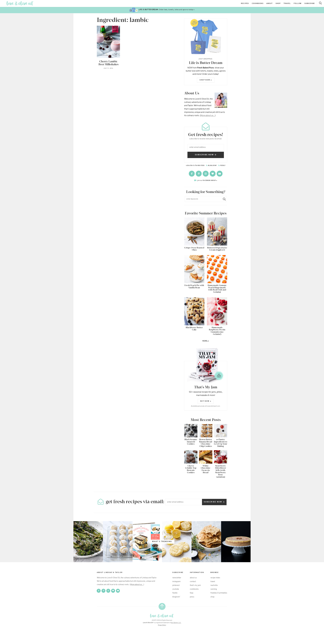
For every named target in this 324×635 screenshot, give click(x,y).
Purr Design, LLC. (176, 622)
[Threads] (213, 173)
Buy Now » (205, 401)
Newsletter (176, 578)
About (269, 3)
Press (192, 597)
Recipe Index (215, 578)
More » (196, 341)
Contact (193, 582)
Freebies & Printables (218, 593)
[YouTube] (219, 173)
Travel (287, 3)
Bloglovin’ (176, 597)
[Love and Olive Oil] (20, 3)
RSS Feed (201, 165)
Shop (278, 3)
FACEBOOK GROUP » (207, 180)
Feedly (223, 165)
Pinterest (176, 585)
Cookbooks (258, 3)
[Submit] (223, 199)
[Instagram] (206, 173)
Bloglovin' (212, 165)
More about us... (208, 115)
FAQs (191, 593)
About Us (193, 578)
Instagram (176, 582)
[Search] (320, 3)
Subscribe (310, 3)
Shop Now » (206, 80)
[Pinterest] (199, 173)
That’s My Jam (195, 585)
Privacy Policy (162, 625)
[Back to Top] (162, 606)
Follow (298, 3)
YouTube (175, 589)
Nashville (214, 585)
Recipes (245, 3)
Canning (213, 589)
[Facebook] (192, 173)
